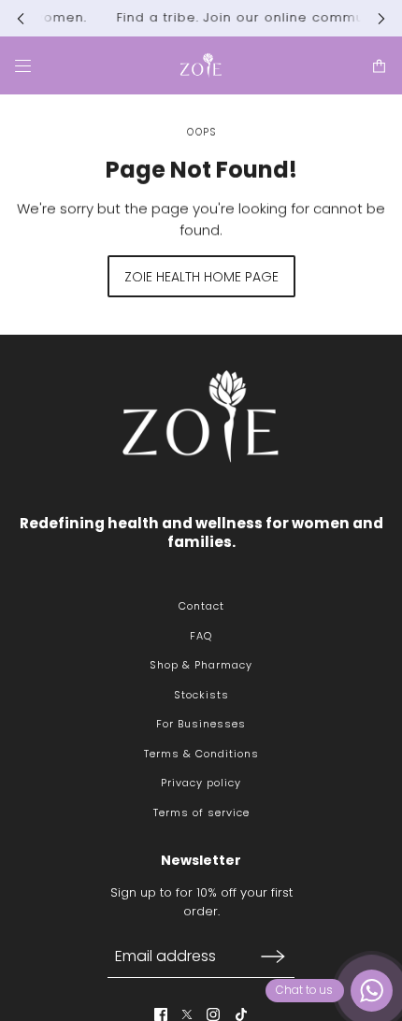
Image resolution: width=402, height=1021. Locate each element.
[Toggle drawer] (23, 65)
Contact (201, 605)
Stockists (201, 694)
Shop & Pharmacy (201, 664)
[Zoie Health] (201, 65)
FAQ (201, 635)
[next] (381, 18)
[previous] (20, 18)
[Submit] (273, 956)
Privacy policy (201, 782)
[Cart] (379, 65)
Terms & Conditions (201, 753)
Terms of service (201, 812)
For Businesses (201, 723)
